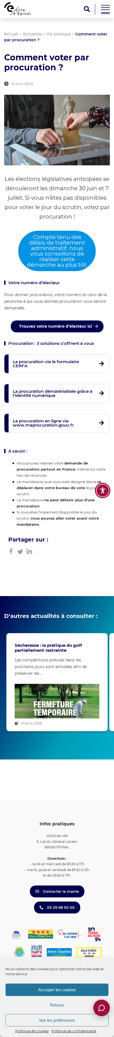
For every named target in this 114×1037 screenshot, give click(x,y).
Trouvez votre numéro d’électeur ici (55, 326)
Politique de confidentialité (73, 1031)
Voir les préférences (57, 1020)
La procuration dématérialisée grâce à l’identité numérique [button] (52, 393)
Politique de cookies (32, 1031)
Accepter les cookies (57, 989)
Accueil (11, 34)
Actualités (32, 34)
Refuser (57, 1005)
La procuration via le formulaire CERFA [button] (46, 363)
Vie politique (58, 34)
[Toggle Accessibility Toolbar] (102, 490)
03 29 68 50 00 (60, 907)
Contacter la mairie (60, 891)
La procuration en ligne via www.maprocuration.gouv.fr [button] (43, 423)
